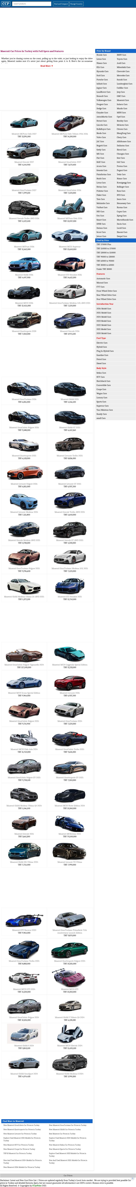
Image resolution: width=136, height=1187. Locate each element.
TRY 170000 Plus (104, 244)
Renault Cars (102, 96)
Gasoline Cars (102, 355)
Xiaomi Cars (122, 232)
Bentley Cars (122, 121)
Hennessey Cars (123, 203)
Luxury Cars (102, 397)
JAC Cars (100, 141)
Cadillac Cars (122, 88)
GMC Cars (121, 96)
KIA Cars (100, 67)
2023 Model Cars (104, 321)
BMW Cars (121, 55)
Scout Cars (101, 232)
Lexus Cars (101, 59)
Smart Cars (101, 220)
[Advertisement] (68, 27)
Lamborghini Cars (124, 84)
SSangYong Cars (123, 133)
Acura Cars (101, 166)
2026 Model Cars (104, 308)
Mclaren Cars (122, 125)
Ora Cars (100, 216)
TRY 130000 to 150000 (106, 252)
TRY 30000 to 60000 (105, 265)
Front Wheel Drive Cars (107, 291)
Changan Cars (123, 154)
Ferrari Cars (102, 121)
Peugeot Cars (102, 104)
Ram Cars (121, 191)
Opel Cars (121, 117)
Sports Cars (101, 402)
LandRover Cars (103, 92)
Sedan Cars (101, 373)
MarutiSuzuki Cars (125, 220)
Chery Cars (121, 137)
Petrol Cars (101, 359)
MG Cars (100, 154)
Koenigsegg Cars (124, 183)
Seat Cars (121, 158)
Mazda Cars (122, 108)
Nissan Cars (102, 63)
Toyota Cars (122, 59)
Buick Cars (101, 178)
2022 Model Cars (104, 325)
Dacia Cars (121, 224)
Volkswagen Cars (104, 100)
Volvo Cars (101, 137)
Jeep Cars (121, 92)
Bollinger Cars (123, 187)
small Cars (101, 418)
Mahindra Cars (103, 203)
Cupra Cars (121, 211)
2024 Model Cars (104, 317)
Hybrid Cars (102, 347)
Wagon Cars (102, 393)
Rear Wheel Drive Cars (106, 295)
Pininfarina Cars (104, 174)
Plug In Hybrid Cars (105, 351)
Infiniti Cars (102, 84)
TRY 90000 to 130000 (106, 257)
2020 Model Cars (104, 333)
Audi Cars (121, 63)
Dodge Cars (101, 108)
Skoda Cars (101, 133)
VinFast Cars (102, 207)
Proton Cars (122, 166)
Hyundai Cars (102, 71)
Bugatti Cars (102, 145)
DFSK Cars (101, 224)
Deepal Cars (122, 236)
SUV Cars (101, 377)
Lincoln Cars (102, 125)
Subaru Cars (122, 104)
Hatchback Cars (103, 381)
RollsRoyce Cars (103, 129)
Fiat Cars (100, 158)
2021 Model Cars (104, 329)
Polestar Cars (102, 191)
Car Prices (68, 1175)
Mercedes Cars (123, 75)
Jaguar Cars (102, 88)
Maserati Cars (123, 100)
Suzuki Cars (122, 79)
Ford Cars (101, 75)
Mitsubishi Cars (123, 67)
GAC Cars (121, 162)
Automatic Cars (103, 278)
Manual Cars (102, 283)
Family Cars (102, 414)
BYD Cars (121, 195)
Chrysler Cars (102, 112)
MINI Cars (121, 112)
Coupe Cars (101, 389)
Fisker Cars (101, 195)
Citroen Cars (122, 129)
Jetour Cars (101, 236)
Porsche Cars (102, 79)
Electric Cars (102, 343)
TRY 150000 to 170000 (106, 248)
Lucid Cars (121, 228)
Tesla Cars (121, 174)
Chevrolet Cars (123, 71)
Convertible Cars (104, 385)
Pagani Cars (122, 170)
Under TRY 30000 (104, 269)
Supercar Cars (103, 406)
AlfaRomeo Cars (124, 141)
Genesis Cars (102, 170)
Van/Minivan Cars (105, 410)
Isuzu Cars (121, 199)
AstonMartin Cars (104, 117)
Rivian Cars (102, 187)
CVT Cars (100, 287)
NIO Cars (100, 211)
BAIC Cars (101, 162)
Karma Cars (122, 207)
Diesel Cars (101, 363)
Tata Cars (101, 199)
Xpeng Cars (121, 216)
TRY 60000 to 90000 (105, 261)
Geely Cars (101, 150)
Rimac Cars (122, 178)
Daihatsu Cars (123, 145)
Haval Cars (121, 150)
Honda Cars (102, 55)
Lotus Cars (101, 183)
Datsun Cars (102, 228)
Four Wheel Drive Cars (106, 299)
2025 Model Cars (104, 313)
